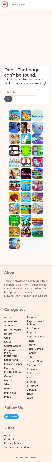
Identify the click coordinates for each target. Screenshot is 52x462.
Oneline (26, 188)
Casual (8, 341)
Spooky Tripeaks (26, 235)
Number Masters (26, 200)
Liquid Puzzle (14, 165)
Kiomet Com (14, 188)
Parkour (31, 317)
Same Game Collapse (14, 142)
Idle (6, 384)
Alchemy (26, 177)
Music (7, 396)
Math (7, 388)
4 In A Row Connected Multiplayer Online (37, 165)
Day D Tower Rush (14, 212)
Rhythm (31, 353)
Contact (9, 439)
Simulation (33, 369)
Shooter (32, 365)
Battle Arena (14, 247)
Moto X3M (14, 119)
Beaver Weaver (37, 188)
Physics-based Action (35, 323)
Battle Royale (12, 329)
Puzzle (30, 340)
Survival (31, 389)
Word (30, 398)
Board (8, 333)
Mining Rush (14, 153)
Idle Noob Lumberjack (26, 212)
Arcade (8, 325)
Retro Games (35, 348)
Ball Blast (37, 130)
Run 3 (14, 130)
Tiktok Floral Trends (26, 130)
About (8, 435)
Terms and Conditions (17, 447)
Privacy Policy (12, 443)
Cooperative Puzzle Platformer (11, 352)
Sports (31, 377)
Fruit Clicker (14, 200)
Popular (31, 332)
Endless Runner (13, 364)
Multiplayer (10, 392)
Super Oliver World (37, 177)
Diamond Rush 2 (37, 142)
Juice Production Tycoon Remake (14, 223)
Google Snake (37, 119)
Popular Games (36, 336)
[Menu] (4, 4)
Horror (8, 380)
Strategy (32, 385)
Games (8, 376)
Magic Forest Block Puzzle (14, 235)
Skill (29, 373)
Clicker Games (12, 346)
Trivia (30, 394)
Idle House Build (37, 153)
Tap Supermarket (26, 165)
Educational (11, 359)
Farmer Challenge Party (26, 223)
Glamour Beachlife (14, 177)
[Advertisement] (26, 39)
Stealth (31, 381)
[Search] (8, 99)
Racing (31, 344)
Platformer (33, 328)
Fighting (9, 368)
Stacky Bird (26, 142)
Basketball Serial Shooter (37, 223)
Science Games (36, 361)
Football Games (13, 372)
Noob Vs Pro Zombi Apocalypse (26, 153)
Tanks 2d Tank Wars (37, 235)
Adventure (10, 321)
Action (8, 317)
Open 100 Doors (37, 200)
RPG (29, 357)
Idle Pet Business (37, 212)
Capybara (26, 119)
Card (7, 337)
